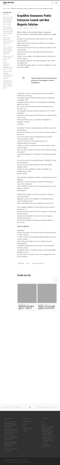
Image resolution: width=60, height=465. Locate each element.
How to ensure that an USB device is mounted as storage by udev (8, 41)
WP (10, 462)
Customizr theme (25, 462)
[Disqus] (37, 337)
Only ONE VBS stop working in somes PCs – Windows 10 (26, 307)
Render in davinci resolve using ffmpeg (8, 58)
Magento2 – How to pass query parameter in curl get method (46, 307)
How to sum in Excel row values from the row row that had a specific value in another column (8, 31)
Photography (45, 444)
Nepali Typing (27, 428)
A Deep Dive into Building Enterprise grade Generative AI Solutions (7, 75)
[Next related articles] (55, 280)
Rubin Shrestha (27, 421)
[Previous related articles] (51, 280)
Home (4, 8)
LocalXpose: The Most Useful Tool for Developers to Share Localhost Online (7, 84)
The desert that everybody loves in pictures (48, 440)
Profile (25, 424)
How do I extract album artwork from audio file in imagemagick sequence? (8, 50)
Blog (8, 8)
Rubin (20, 28)
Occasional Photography (48, 437)
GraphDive (47, 32)
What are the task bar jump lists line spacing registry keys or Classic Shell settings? (8, 21)
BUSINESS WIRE (36, 32)
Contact (25, 431)
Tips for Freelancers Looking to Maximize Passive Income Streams (8, 66)
